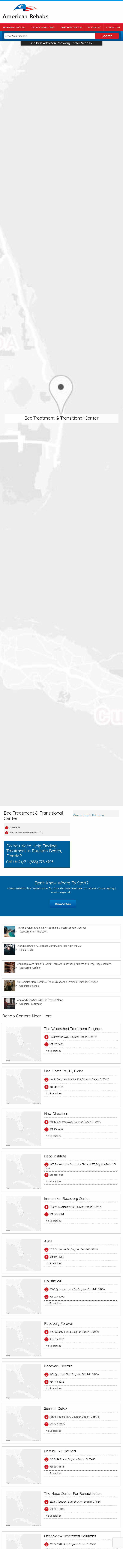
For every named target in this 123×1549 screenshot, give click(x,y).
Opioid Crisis (26, 949)
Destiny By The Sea (60, 1451)
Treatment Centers (71, 27)
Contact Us (113, 27)
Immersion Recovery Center (67, 1198)
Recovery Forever (58, 1323)
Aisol (48, 1241)
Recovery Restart (58, 1366)
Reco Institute (55, 1156)
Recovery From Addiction (33, 931)
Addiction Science (29, 985)
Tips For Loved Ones (42, 27)
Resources (94, 27)
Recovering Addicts (29, 967)
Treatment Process (14, 27)
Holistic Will (53, 1281)
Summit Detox (55, 1408)
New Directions (56, 1113)
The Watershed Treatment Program (73, 1028)
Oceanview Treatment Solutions (70, 1536)
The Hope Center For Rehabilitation (73, 1493)
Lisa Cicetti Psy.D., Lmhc (63, 1071)
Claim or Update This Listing (88, 815)
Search (107, 36)
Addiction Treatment (30, 1003)
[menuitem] (14, 27)
